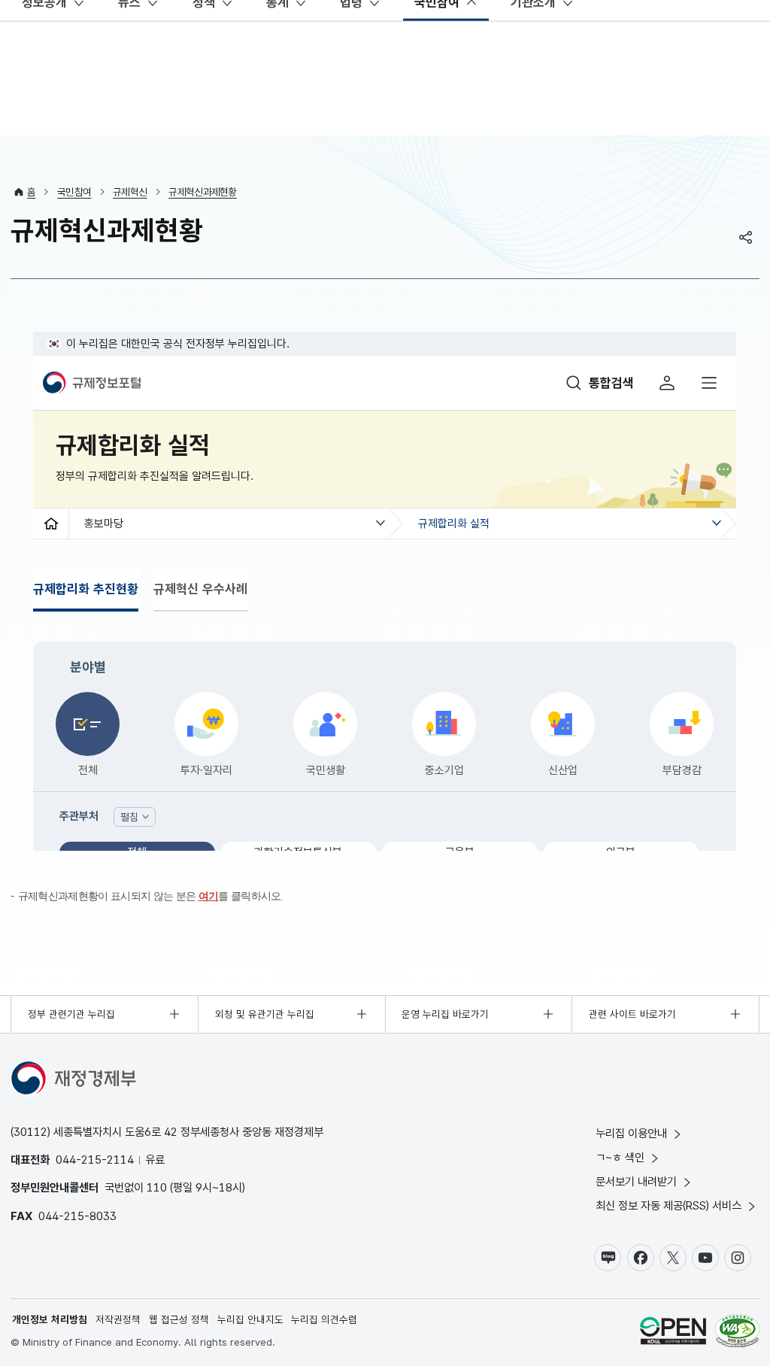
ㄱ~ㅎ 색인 (620, 1157)
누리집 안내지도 (250, 1319)
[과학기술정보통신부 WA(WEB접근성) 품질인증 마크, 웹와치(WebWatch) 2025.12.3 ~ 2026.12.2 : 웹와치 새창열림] (737, 1332)
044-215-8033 (77, 1216)
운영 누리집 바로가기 (445, 1014)
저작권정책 (118, 1319)
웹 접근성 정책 (179, 1319)
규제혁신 (130, 192)
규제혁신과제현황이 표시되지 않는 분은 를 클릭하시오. (150, 896)
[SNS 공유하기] (745, 236)
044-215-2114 (95, 1159)
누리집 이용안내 (631, 1133)
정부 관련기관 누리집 (71, 1014)
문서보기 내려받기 (636, 1181)
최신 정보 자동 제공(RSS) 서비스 (668, 1205)
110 (157, 1187)
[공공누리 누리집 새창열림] (673, 1332)
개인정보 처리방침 (49, 1319)
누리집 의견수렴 (324, 1319)
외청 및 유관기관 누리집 (264, 1014)
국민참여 (74, 192)
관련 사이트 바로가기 (632, 1014)
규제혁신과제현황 (202, 192)
